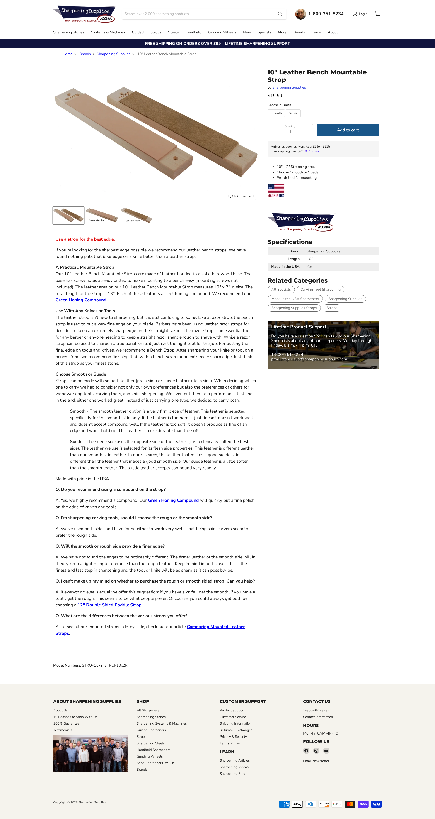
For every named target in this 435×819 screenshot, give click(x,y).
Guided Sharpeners (151, 730)
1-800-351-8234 (287, 354)
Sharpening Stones (68, 32)
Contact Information (318, 717)
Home (67, 54)
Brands (299, 32)
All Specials (281, 289)
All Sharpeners (148, 710)
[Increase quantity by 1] (307, 130)
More (282, 32)
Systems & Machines (108, 32)
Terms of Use (230, 743)
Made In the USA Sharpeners (295, 298)
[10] (68, 215)
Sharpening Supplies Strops (294, 307)
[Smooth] (277, 118)
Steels (173, 32)
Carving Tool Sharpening (320, 289)
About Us (60, 710)
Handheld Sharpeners (153, 750)
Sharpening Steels (150, 743)
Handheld (193, 32)
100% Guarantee (66, 723)
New (247, 32)
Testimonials (62, 730)
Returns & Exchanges (236, 730)
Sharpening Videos (234, 767)
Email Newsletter (316, 761)
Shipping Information (236, 723)
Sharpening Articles (235, 760)
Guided (138, 32)
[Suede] (294, 118)
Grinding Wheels (222, 32)
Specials (264, 32)
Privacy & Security (233, 736)
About (333, 32)
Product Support (232, 710)
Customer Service (233, 717)
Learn (316, 32)
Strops (155, 32)
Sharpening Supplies (113, 54)
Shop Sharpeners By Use (156, 763)
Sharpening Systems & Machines (162, 723)
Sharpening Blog (232, 773)
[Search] (280, 14)
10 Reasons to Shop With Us (75, 717)
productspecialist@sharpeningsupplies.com (309, 359)
